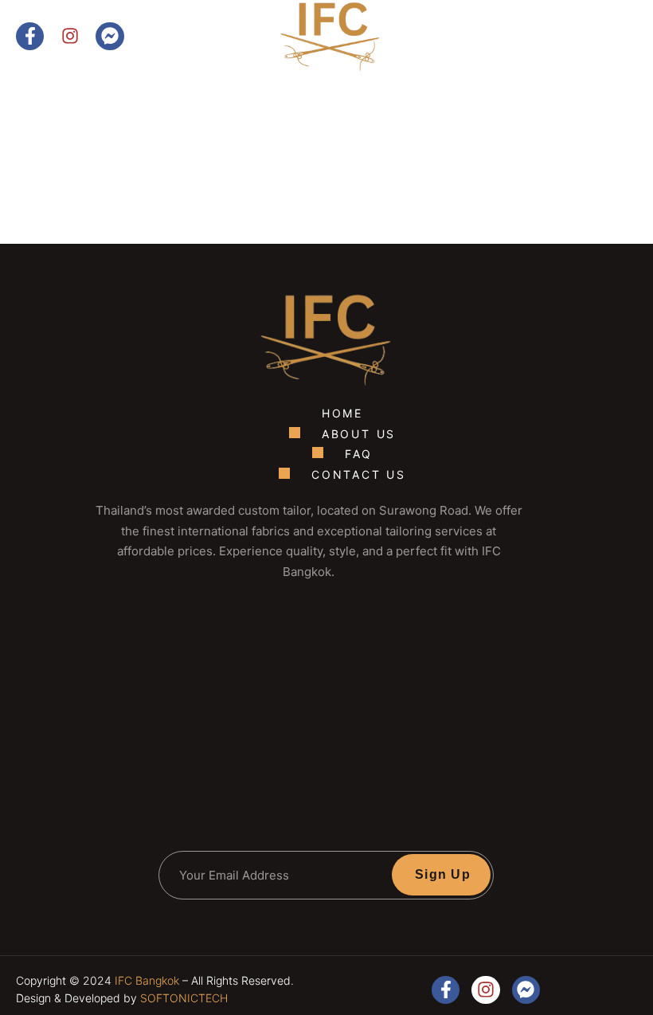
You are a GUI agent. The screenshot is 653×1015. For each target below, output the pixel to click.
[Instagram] (70, 36)
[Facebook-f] (30, 36)
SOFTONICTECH (184, 998)
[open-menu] (610, 62)
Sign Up (443, 874)
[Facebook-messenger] (109, 36)
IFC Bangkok (147, 980)
